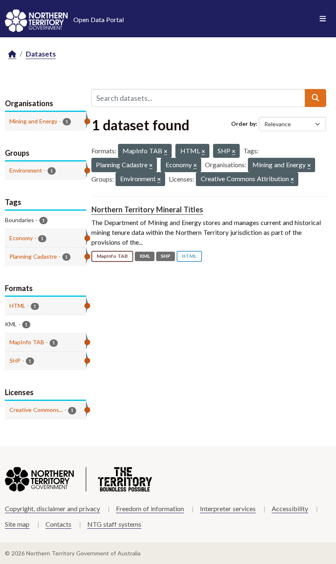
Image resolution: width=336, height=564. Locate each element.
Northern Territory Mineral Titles (147, 209)
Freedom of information (150, 508)
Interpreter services (228, 508)
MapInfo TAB (112, 256)
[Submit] (315, 98)
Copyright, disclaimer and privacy (52, 508)
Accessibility (290, 508)
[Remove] (165, 152)
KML (145, 256)
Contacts (58, 524)
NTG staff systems (114, 524)
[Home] (12, 54)
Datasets (41, 54)
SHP (165, 256)
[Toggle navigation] (322, 19)
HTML (189, 256)
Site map (17, 524)
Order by (243, 123)
